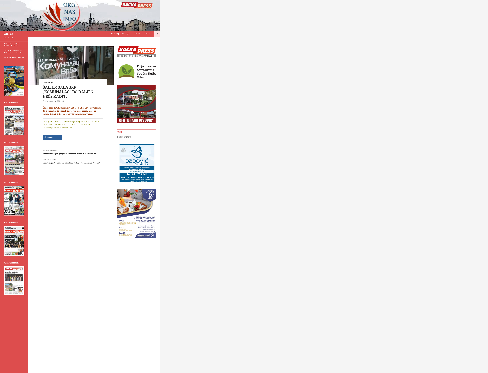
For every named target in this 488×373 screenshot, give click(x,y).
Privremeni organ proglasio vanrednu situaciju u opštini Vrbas (70, 152)
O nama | (137, 34)
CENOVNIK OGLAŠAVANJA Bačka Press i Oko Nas (13, 52)
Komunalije (48, 83)
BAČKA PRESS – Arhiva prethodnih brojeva (12, 45)
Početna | (115, 34)
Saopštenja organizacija (14, 57)
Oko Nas (8, 33)
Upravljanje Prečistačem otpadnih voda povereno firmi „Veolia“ (71, 161)
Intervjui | (126, 34)
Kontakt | (148, 34)
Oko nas (60, 101)
